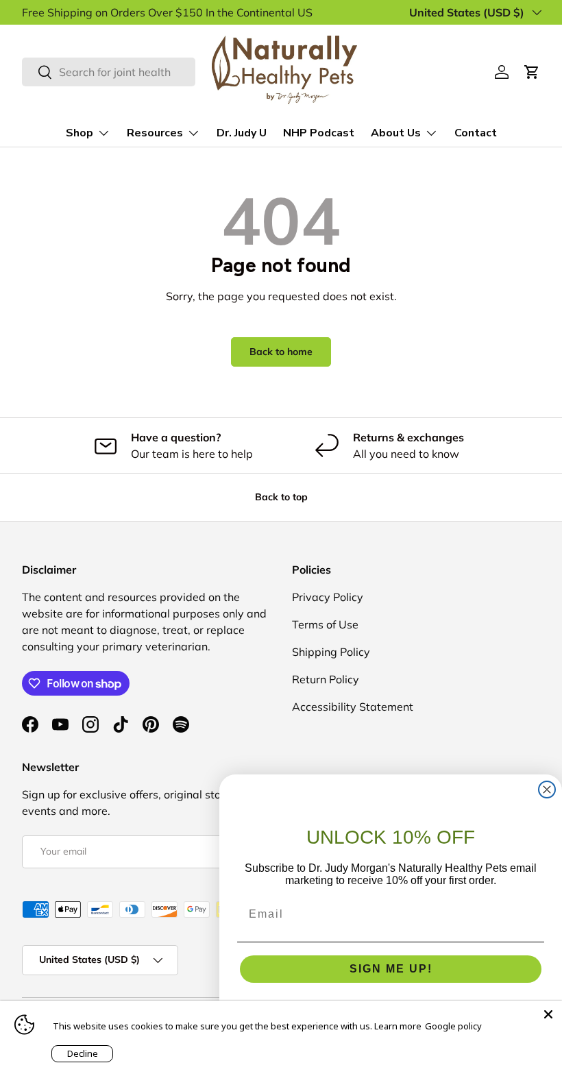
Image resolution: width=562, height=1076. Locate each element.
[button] (532, 72)
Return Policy (325, 679)
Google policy (453, 1026)
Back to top (281, 497)
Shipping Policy (331, 652)
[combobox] (108, 72)
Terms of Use (325, 624)
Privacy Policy (327, 597)
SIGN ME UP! (391, 969)
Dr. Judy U (242, 132)
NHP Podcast (318, 132)
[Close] (548, 1014)
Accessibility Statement (352, 706)
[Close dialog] (547, 789)
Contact (475, 132)
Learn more (398, 1026)
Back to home (281, 351)
